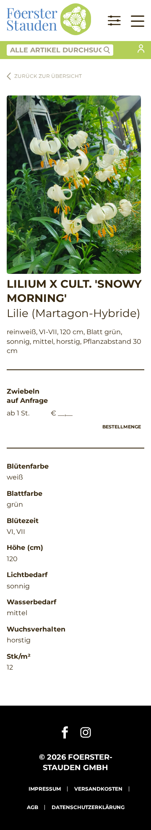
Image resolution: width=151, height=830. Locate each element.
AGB (32, 807)
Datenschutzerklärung (88, 807)
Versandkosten (98, 789)
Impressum (45, 789)
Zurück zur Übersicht (48, 76)
